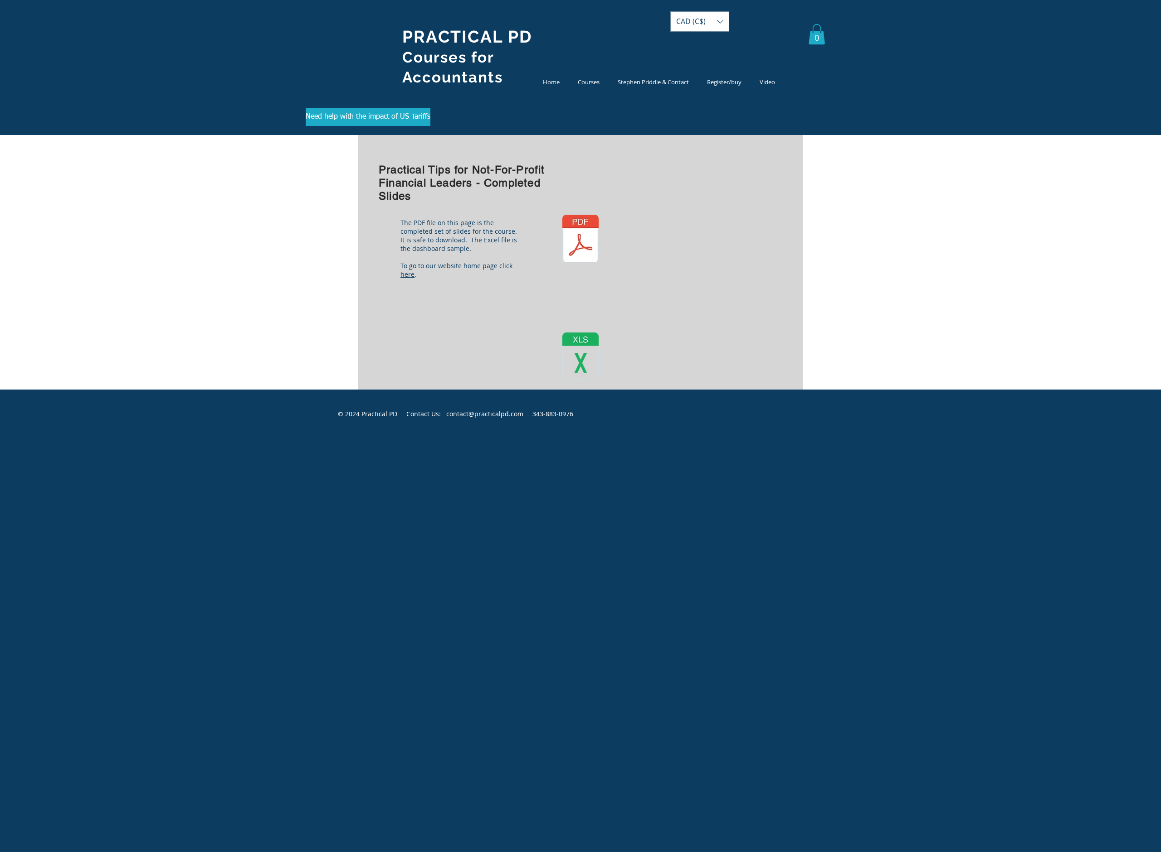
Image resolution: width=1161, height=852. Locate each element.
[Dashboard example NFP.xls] (580, 358)
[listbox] (699, 21)
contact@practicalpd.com (484, 413)
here (407, 274)
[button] (589, 82)
